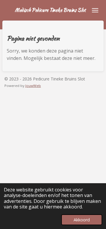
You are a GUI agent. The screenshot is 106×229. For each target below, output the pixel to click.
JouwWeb (33, 85)
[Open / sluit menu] (95, 10)
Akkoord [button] (82, 220)
